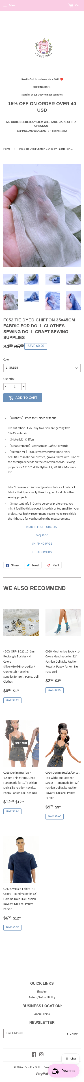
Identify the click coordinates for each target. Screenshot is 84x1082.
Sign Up (72, 1033)
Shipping (42, 991)
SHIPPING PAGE (42, 543)
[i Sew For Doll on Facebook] (34, 1055)
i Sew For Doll (32, 1067)
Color (6, 359)
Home (6, 148)
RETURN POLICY (42, 552)
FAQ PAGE (42, 535)
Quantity (8, 379)
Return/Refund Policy (42, 997)
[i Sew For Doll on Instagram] (41, 1055)
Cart (78, 5)
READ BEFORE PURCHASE (42, 527)
